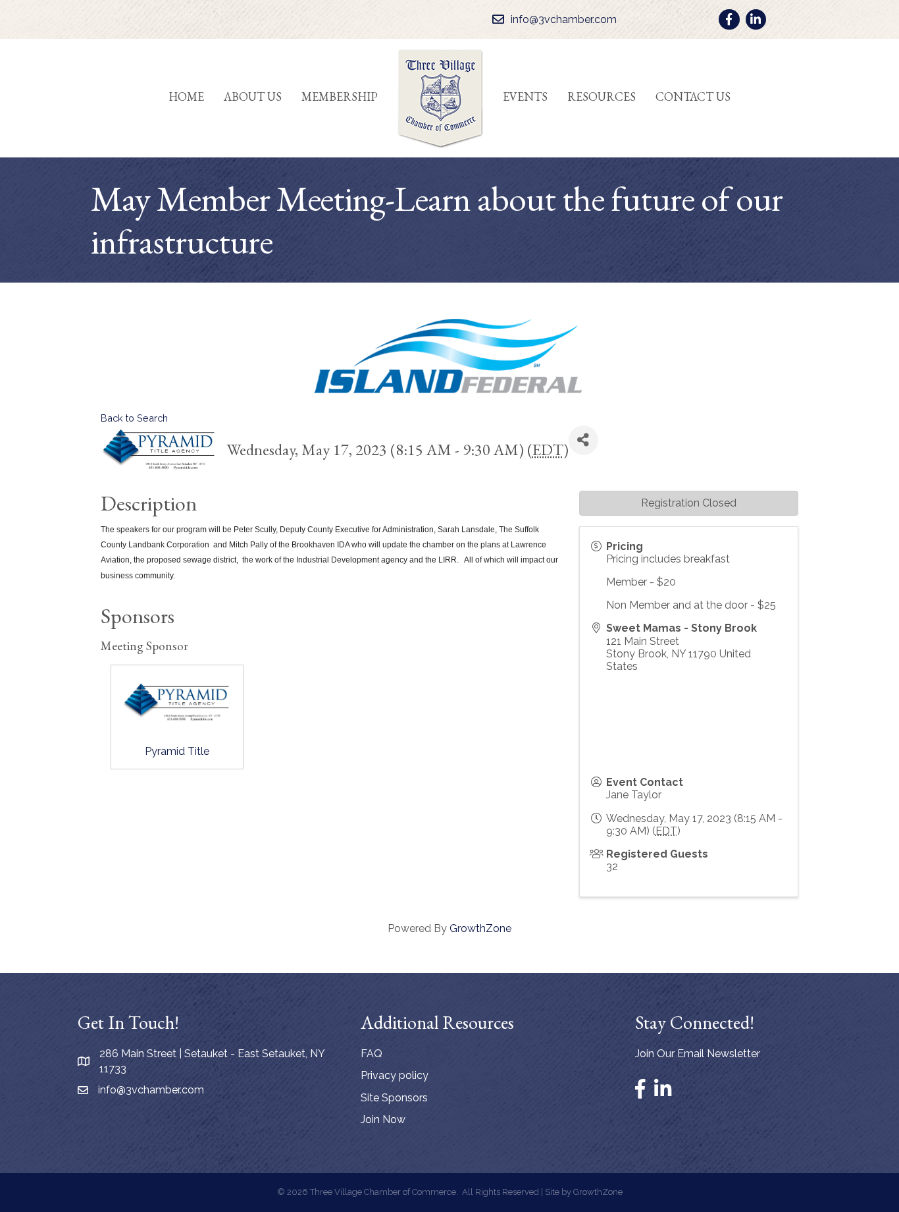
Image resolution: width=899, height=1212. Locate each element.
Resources (601, 96)
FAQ (371, 1053)
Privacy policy (394, 1075)
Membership (339, 96)
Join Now (383, 1119)
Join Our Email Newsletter (697, 1053)
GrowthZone (480, 928)
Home (186, 96)
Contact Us (693, 96)
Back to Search (134, 418)
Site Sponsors (394, 1097)
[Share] (583, 440)
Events (525, 96)
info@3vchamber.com (151, 1090)
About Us (253, 96)
